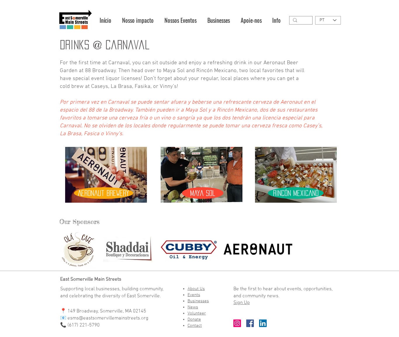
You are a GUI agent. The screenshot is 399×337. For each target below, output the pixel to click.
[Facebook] (250, 323)
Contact (195, 325)
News (193, 307)
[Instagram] (237, 323)
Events (194, 295)
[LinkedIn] (263, 323)
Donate (194, 319)
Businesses (198, 301)
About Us (196, 288)
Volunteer (197, 313)
